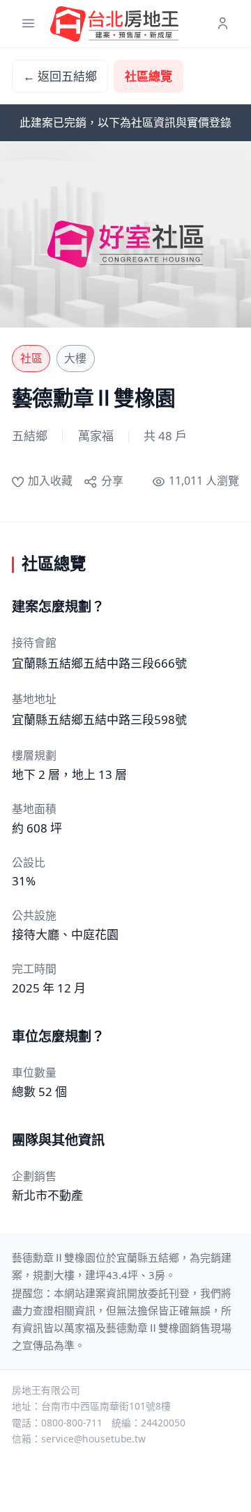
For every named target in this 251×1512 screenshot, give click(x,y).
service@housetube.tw (93, 1438)
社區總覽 (148, 76)
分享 (112, 480)
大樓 (75, 358)
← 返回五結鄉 (60, 76)
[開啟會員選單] (222, 24)
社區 (31, 358)
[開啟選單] (28, 24)
